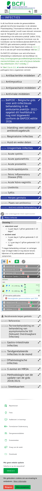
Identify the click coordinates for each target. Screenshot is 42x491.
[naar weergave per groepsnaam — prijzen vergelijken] (3, 285)
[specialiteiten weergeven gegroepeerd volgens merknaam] (4, 261)
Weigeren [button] (8, 487)
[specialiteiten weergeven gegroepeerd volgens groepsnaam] (9, 261)
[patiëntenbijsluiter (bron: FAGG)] (9, 286)
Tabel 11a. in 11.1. (10, 67)
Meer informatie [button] (20, 481)
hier (35, 49)
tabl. (3, 282)
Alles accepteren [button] (22, 487)
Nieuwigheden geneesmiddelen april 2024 (23, 298)
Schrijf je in (11, 471)
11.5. (35, 47)
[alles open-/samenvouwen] (38, 266)
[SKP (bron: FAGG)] (6, 286)
